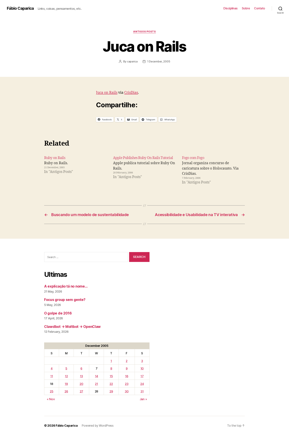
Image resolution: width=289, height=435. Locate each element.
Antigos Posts (144, 31)
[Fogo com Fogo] (213, 170)
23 (126, 384)
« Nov (51, 399)
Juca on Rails (106, 92)
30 (126, 391)
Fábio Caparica (20, 8)
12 (66, 376)
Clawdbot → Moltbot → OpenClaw (72, 327)
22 (111, 384)
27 (81, 391)
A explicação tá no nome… (66, 286)
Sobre (246, 8)
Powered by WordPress (98, 425)
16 (126, 376)
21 (96, 384)
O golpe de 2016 (58, 313)
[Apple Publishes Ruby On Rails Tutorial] (144, 170)
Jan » (143, 399)
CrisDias (131, 92)
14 (96, 376)
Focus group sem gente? (64, 300)
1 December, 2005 (158, 61)
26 (66, 391)
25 (51, 391)
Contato (259, 8)
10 (142, 368)
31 (141, 391)
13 (81, 376)
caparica (132, 61)
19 (66, 384)
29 (111, 391)
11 (51, 376)
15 (111, 376)
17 (141, 376)
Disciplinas (230, 8)
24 (142, 384)
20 (81, 384)
